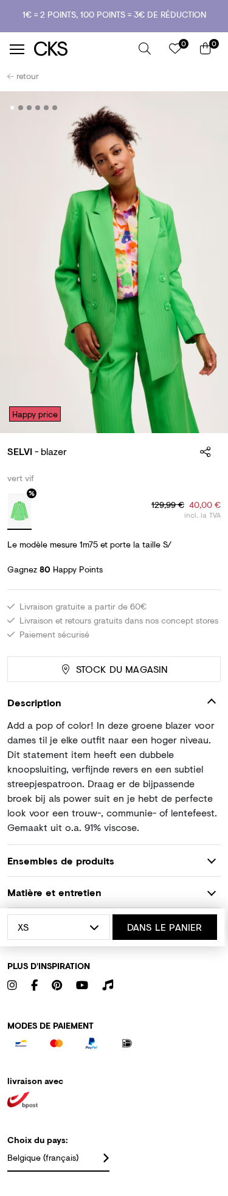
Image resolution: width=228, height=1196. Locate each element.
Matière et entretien (54, 892)
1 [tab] (12, 107)
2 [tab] (21, 107)
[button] (145, 49)
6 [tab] (55, 107)
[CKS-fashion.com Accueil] (82, 49)
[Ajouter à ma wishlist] (202, 108)
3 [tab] (29, 107)
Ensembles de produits (60, 860)
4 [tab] (38, 107)
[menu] (17, 49)
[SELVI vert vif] (19, 511)
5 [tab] (46, 107)
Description (34, 702)
